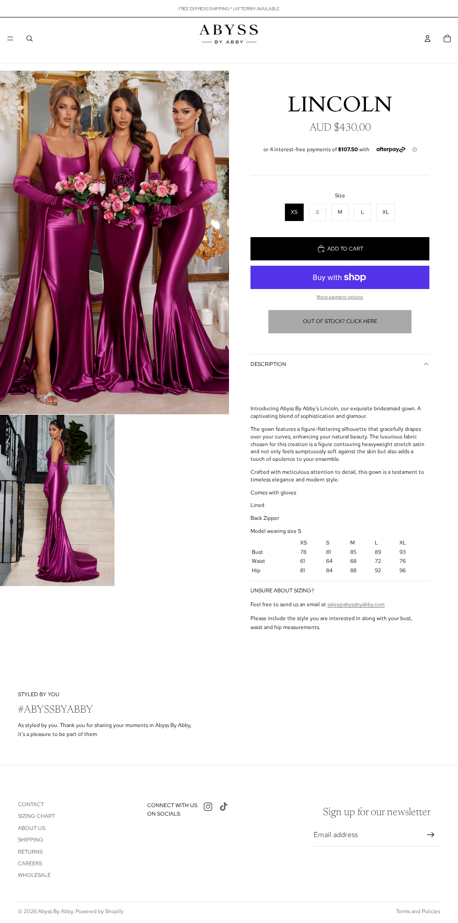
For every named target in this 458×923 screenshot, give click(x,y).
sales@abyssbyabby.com (356, 604)
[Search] (29, 38)
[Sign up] (430, 834)
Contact (31, 804)
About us (31, 828)
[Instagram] (208, 806)
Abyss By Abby (55, 911)
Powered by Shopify (99, 911)
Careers (30, 863)
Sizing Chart (36, 816)
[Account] (427, 38)
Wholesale (34, 875)
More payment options (340, 297)
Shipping (30, 839)
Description (268, 364)
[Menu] (10, 38)
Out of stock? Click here (340, 321)
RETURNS (30, 851)
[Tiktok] (223, 806)
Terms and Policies (418, 911)
